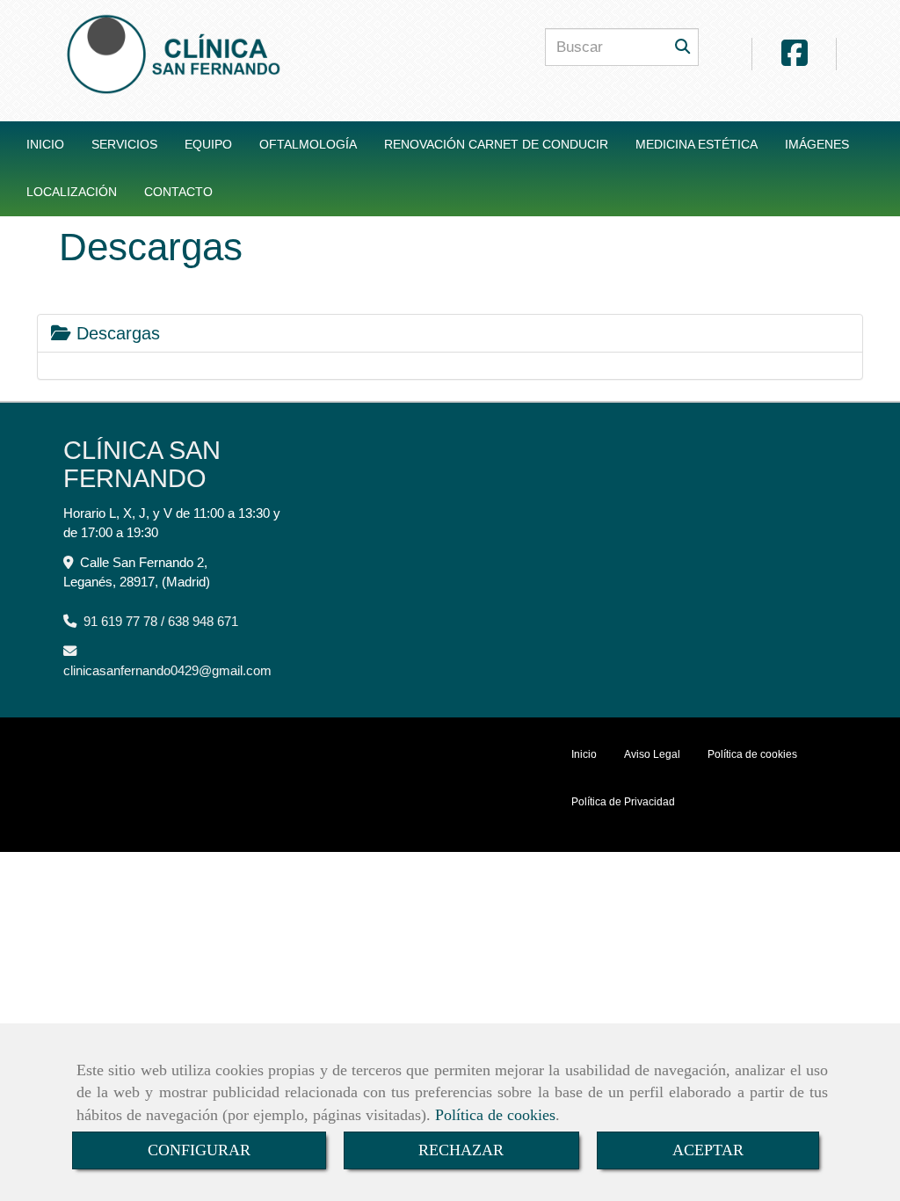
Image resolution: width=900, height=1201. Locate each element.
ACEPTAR (708, 1150)
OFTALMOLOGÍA (308, 144)
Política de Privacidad (623, 802)
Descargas (115, 333)
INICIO (45, 144)
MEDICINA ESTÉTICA (696, 144)
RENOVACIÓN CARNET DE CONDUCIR (496, 144)
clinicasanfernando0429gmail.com (167, 670)
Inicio (584, 754)
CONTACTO (178, 192)
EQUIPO (208, 144)
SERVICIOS (124, 144)
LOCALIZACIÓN (71, 192)
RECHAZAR (461, 1150)
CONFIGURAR (199, 1150)
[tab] (450, 333)
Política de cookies (495, 1115)
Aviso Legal (652, 754)
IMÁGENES (817, 144)
